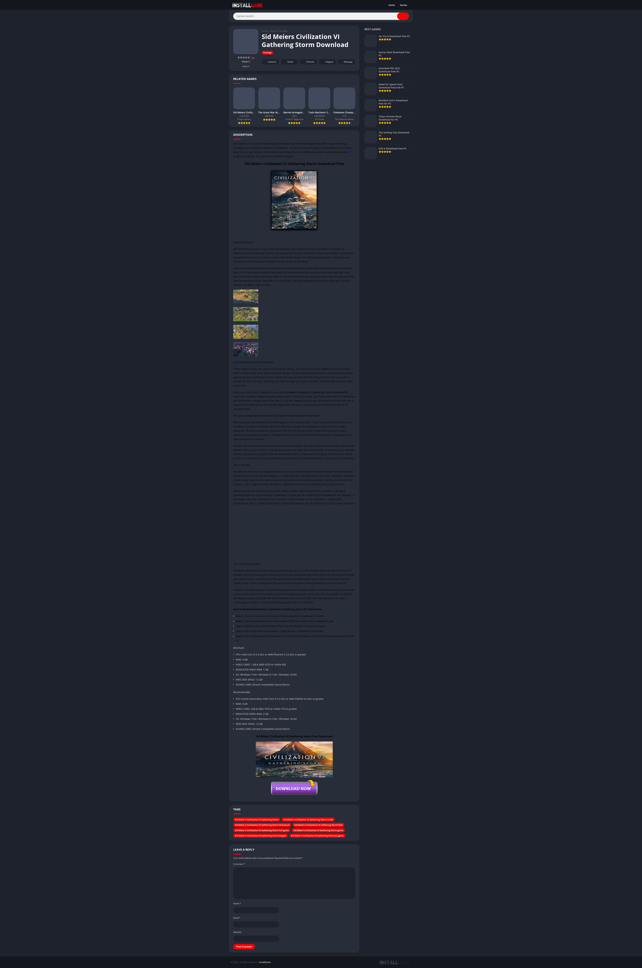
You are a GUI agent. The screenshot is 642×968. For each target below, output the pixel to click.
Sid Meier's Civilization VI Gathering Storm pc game (317, 835)
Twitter (290, 62)
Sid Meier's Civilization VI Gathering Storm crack (308, 819)
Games (403, 5)
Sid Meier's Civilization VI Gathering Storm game (318, 830)
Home (392, 5)
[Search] (403, 16)
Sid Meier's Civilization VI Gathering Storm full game (262, 830)
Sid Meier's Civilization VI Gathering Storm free (318, 824)
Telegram (329, 62)
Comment (239, 864)
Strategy (283, 30)
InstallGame (265, 962)
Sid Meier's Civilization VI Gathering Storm (257, 819)
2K (350, 152)
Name (237, 903)
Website (237, 932)
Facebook (272, 62)
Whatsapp (348, 62)
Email (236, 917)
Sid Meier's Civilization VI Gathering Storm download (262, 824)
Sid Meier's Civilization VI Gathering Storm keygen (260, 835)
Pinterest (310, 62)
